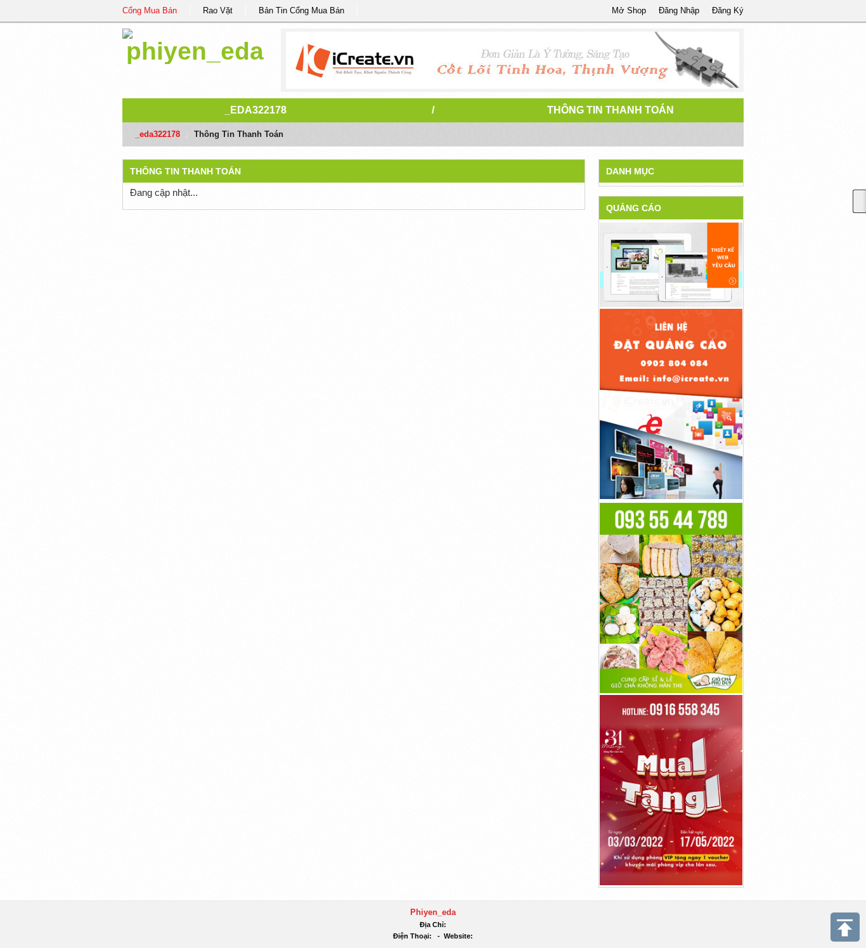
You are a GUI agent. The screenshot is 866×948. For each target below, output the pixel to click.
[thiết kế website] (512, 60)
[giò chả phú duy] (671, 597)
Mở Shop (629, 10)
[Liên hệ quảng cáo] (671, 403)
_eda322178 (255, 110)
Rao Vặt (218, 10)
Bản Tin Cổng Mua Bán (301, 10)
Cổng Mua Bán (149, 10)
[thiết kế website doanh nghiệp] (671, 264)
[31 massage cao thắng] (671, 789)
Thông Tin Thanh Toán (610, 110)
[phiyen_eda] (195, 44)
